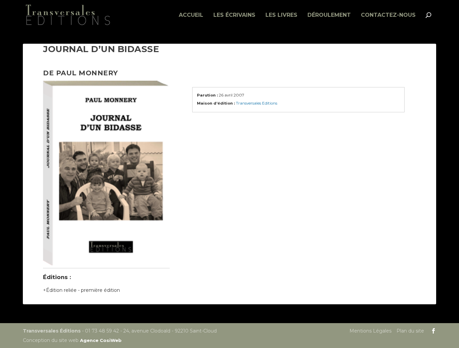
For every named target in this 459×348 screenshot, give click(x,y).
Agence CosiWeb (101, 340)
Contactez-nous (388, 15)
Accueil (191, 15)
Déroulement (329, 15)
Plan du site (410, 331)
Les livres (281, 15)
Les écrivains (234, 15)
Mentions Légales (370, 331)
